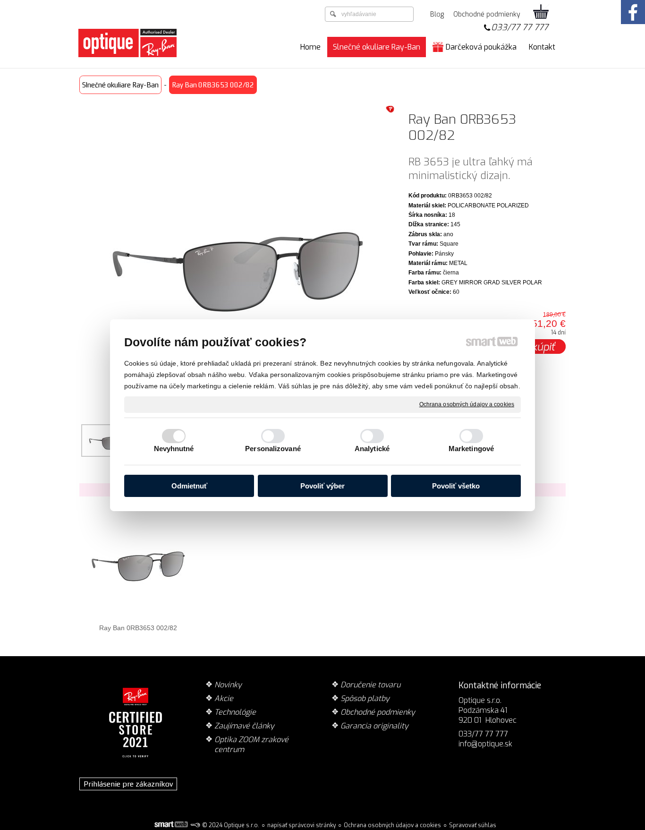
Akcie (223, 698)
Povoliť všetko (456, 486)
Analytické (372, 449)
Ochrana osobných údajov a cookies (466, 404)
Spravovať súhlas (472, 825)
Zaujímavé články (244, 726)
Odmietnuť (189, 486)
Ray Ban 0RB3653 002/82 (138, 628)
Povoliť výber (322, 486)
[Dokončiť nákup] (541, 12)
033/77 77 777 (519, 27)
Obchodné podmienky (377, 712)
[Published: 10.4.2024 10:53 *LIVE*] (195, 825)
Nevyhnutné (174, 449)
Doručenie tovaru (370, 685)
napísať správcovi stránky (301, 825)
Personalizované (273, 449)
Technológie (235, 712)
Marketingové (471, 449)
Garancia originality (374, 726)
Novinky (228, 685)
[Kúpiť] (544, 346)
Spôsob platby (365, 698)
